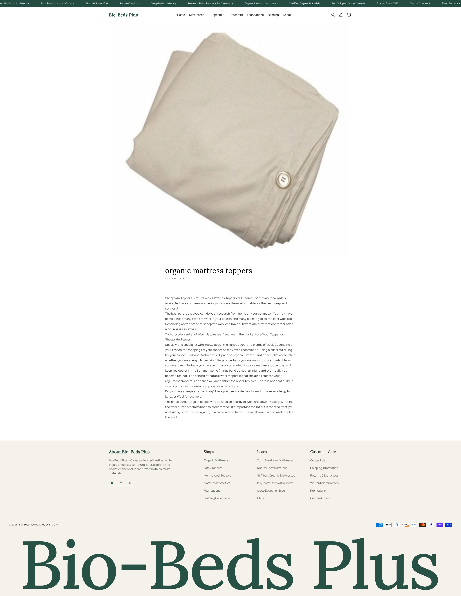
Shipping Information (324, 468)
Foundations (212, 491)
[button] (198, 14)
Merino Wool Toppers (217, 475)
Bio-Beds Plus (27, 524)
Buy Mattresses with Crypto (275, 483)
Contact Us (317, 460)
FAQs (260, 498)
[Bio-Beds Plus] (230, 589)
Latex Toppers (213, 468)
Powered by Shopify (46, 524)
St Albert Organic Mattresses (276, 475)
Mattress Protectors (217, 483)
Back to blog (233, 432)
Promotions (318, 491)
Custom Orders (320, 498)
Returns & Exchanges (324, 475)
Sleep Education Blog (271, 491)
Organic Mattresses (217, 460)
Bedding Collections (217, 498)
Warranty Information (324, 483)
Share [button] (172, 288)
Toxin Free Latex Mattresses (275, 460)
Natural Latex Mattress (272, 468)
